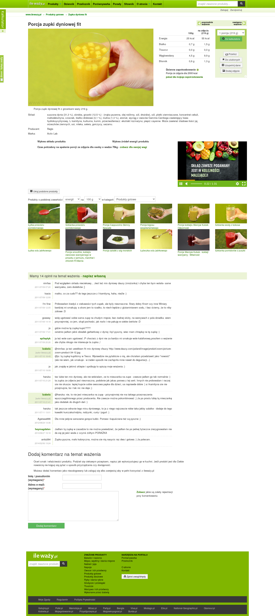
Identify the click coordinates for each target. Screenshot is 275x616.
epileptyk (45, 338)
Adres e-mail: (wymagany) (36, 486)
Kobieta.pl (43, 611)
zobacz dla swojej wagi (133, 147)
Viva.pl (134, 608)
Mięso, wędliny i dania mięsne (99, 560)
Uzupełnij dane (232, 65)
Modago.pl (149, 608)
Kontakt (157, 4)
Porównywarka (101, 4)
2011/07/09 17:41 (43, 331)
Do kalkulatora (232, 38)
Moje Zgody (44, 599)
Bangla (120, 608)
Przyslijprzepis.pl (88, 611)
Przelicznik (83, 4)
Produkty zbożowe (93, 576)
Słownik (129, 4)
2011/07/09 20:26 (43, 342)
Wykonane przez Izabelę (96, 592)
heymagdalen (43, 429)
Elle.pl (164, 608)
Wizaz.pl (92, 608)
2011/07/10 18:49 (43, 356)
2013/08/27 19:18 (43, 432)
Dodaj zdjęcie (232, 70)
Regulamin (62, 599)
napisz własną (94, 275)
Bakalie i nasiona (93, 557)
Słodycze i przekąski (94, 582)
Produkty (53, 4)
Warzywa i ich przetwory (96, 589)
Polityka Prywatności (84, 599)
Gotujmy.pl (43, 608)
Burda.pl (132, 611)
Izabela (46, 348)
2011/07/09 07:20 (43, 286)
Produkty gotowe (92, 573)
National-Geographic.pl (186, 608)
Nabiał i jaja (90, 563)
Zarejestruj (236, 10)
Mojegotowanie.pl (64, 611)
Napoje (88, 567)
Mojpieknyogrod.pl (112, 611)
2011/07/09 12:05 (43, 307)
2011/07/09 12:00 (43, 297)
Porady (117, 4)
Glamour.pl (209, 608)
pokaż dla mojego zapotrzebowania (184, 77)
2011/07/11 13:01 (43, 412)
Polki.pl (59, 608)
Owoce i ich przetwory (95, 570)
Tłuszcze (88, 586)
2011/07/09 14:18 (43, 321)
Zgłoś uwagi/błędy (136, 576)
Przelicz (232, 54)
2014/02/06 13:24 (43, 443)
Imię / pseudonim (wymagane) (39, 478)
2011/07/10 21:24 (43, 380)
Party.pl (107, 608)
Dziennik (69, 4)
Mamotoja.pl (75, 608)
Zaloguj (224, 10)
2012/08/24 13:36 (43, 422)
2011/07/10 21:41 (43, 402)
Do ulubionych (232, 59)
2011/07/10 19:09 (43, 370)
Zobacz (141, 492)
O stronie (142, 4)
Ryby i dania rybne (93, 579)
